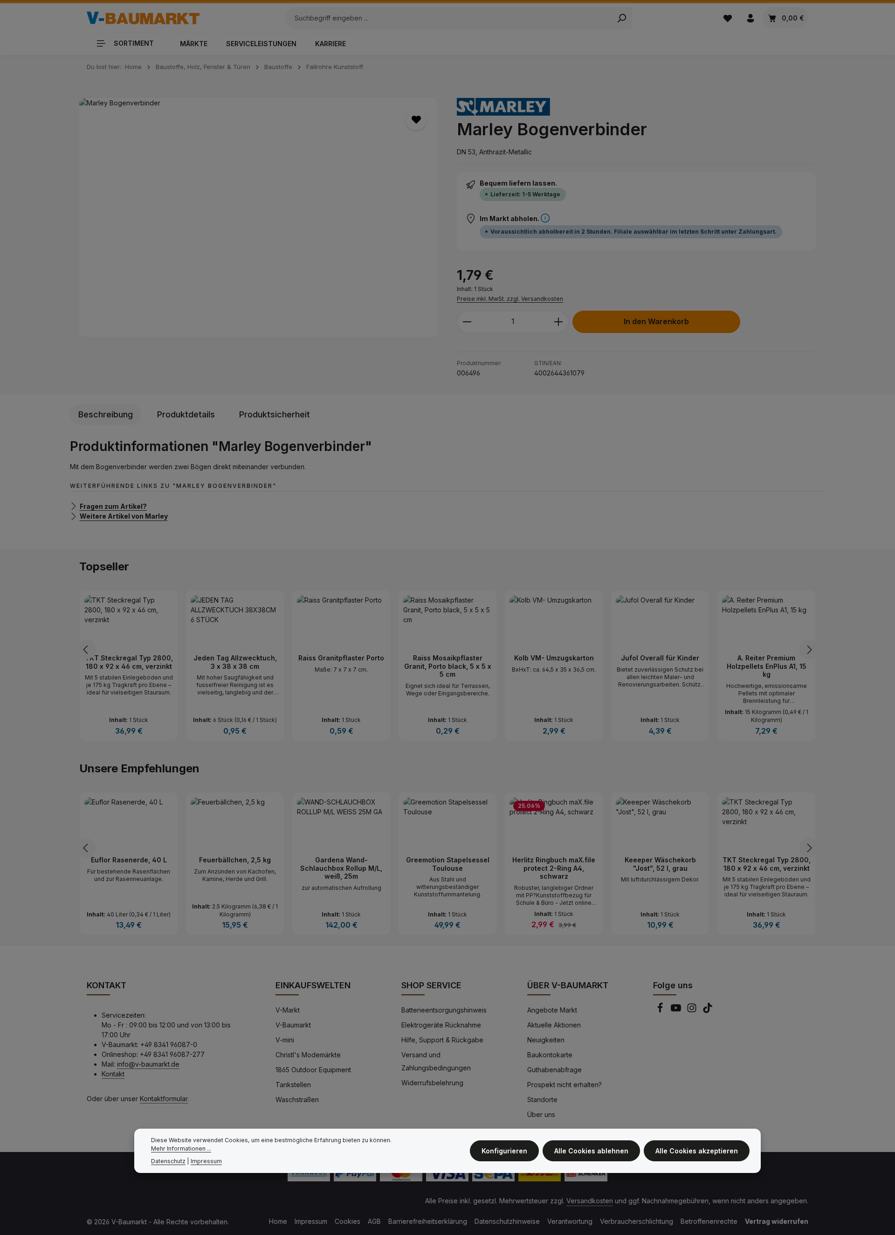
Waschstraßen (297, 1099)
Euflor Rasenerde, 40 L (129, 860)
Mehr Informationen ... (181, 1148)
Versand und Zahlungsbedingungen (436, 1061)
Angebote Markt (552, 1010)
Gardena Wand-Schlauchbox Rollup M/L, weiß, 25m (341, 868)
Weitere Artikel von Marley (124, 516)
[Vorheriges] (86, 649)
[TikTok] (707, 1010)
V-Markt (287, 1010)
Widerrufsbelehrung (432, 1083)
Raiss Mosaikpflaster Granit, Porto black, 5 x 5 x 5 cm (447, 666)
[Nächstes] (809, 649)
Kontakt (113, 1074)
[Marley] (503, 107)
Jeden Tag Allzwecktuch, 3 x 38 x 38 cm (235, 662)
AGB (374, 1221)
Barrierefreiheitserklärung (427, 1221)
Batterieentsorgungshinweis (444, 1010)
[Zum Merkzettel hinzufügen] (416, 119)
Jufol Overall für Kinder (660, 658)
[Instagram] (693, 1010)
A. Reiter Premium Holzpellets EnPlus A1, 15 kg (766, 666)
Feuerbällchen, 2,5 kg (235, 860)
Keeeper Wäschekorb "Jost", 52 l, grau (660, 864)
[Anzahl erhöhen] (559, 322)
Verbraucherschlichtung (636, 1221)
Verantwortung (569, 1221)
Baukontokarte (549, 1055)
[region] (259, 217)
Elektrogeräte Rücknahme (441, 1025)
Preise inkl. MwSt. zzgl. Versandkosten (510, 298)
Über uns (541, 1114)
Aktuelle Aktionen (554, 1025)
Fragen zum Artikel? (113, 506)
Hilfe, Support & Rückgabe (442, 1040)
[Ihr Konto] (750, 17)
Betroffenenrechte (709, 1221)
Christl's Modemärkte (308, 1055)
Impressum (311, 1221)
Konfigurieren (504, 1151)
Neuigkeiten (546, 1040)
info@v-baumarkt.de (148, 1064)
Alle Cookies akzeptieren (696, 1151)
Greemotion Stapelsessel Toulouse (447, 864)
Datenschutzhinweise (507, 1221)
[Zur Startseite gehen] (143, 18)
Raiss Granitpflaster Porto (341, 658)
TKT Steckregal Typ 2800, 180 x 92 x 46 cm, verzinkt (129, 662)
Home (278, 1221)
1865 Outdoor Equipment (313, 1070)
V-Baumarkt (293, 1025)
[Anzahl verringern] (467, 322)
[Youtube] (677, 1010)
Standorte (542, 1099)
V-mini (284, 1040)
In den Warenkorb (656, 321)
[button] (545, 218)
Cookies (347, 1221)
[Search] (622, 18)
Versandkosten (589, 1201)
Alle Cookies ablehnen (591, 1151)
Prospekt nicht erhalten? (564, 1085)
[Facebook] (661, 1010)
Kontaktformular (164, 1099)
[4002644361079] (258, 217)
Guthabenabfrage (554, 1070)
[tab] (105, 414)
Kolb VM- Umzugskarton (554, 658)
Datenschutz (168, 1161)
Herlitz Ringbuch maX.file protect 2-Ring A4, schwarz (553, 868)
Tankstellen (293, 1085)
